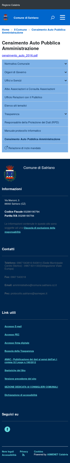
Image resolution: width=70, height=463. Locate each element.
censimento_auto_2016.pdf (20, 55)
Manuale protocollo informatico (23, 130)
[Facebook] (7, 429)
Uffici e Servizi (13, 80)
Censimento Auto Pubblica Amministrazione (33, 31)
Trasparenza (12, 114)
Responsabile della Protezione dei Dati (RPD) (32, 122)
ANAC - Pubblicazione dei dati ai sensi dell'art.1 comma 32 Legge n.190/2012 (31, 361)
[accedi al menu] (62, 17)
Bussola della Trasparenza (19, 351)
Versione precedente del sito (20, 378)
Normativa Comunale (17, 63)
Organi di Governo (15, 72)
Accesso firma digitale (17, 342)
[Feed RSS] (23, 454)
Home (5, 29)
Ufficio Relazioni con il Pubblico (23, 97)
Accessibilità (9, 454)
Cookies (38, 451)
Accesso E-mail (13, 326)
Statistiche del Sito (15, 370)
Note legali (8, 451)
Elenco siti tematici (16, 105)
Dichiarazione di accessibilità (21, 395)
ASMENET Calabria (57, 454)
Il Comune (20, 29)
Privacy (24, 451)
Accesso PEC (12, 334)
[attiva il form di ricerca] (52, 17)
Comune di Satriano (26, 17)
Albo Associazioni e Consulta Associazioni (30, 89)
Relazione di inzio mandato (24, 148)
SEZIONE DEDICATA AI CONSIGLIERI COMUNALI (31, 386)
